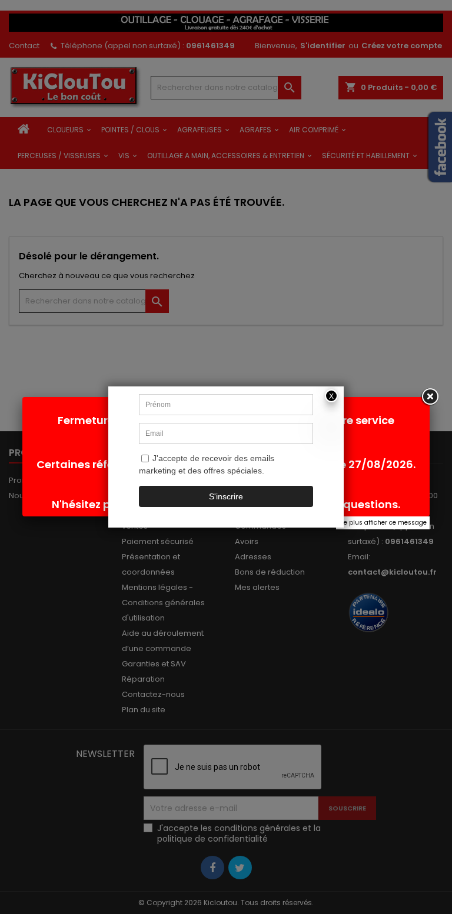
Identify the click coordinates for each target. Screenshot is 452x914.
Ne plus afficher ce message (383, 522)
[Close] (429, 397)
